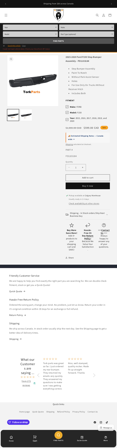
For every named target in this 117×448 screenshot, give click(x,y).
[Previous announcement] (5, 4)
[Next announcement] (111, 4)
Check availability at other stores (84, 203)
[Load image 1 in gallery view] (13, 115)
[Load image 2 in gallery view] (26, 115)
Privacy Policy (78, 411)
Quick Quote (15, 291)
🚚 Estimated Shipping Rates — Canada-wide (86, 137)
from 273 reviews (26, 383)
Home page (24, 411)
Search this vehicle (14, 46)
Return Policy (16, 315)
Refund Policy (63, 411)
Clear (24, 46)
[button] (6, 15)
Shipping (69, 144)
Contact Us (93, 411)
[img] (27, 377)
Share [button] (71, 257)
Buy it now (87, 185)
